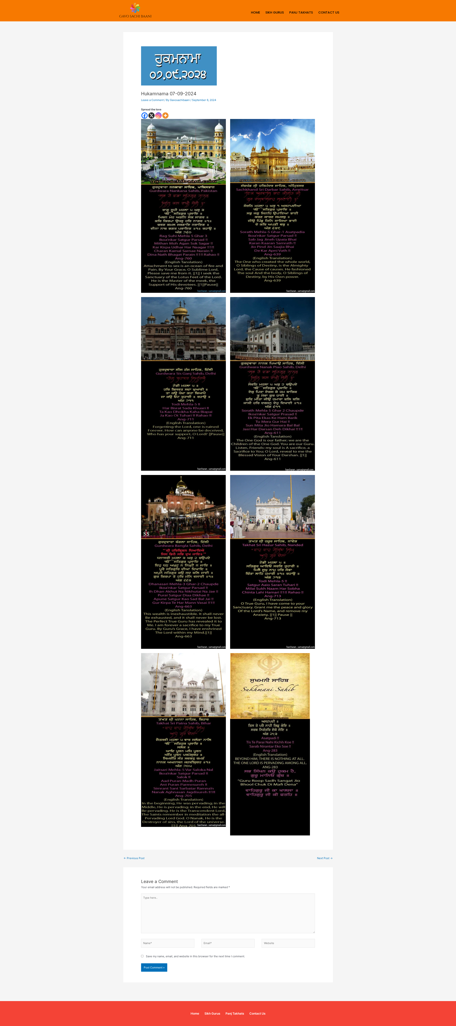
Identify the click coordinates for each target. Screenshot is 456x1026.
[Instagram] (158, 115)
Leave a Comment (152, 100)
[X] (151, 115)
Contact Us (328, 12)
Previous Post (134, 858)
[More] (165, 115)
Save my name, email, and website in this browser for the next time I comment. (195, 956)
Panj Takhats (301, 12)
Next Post (325, 858)
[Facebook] (144, 115)
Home (255, 12)
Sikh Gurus (274, 12)
